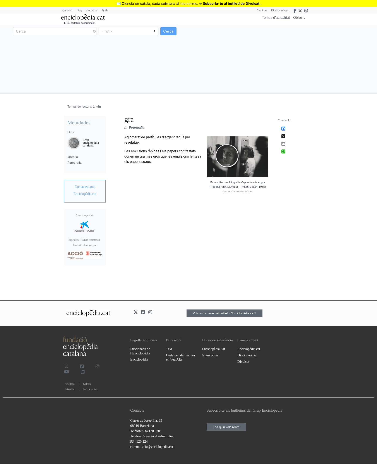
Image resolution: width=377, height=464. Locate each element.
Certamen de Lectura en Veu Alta (180, 357)
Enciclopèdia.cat (248, 349)
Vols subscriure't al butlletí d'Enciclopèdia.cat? (224, 313)
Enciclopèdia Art (213, 349)
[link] (85, 190)
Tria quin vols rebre (226, 427)
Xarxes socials (90, 389)
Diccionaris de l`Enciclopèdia (140, 351)
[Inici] (83, 17)
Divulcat (262, 10)
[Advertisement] (282, 58)
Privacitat (69, 389)
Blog (79, 10)
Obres (298, 17)
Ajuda (104, 10)
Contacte (91, 10)
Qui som (67, 10)
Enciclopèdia (139, 359)
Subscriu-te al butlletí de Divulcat (231, 3)
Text (169, 349)
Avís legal (70, 383)
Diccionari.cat (279, 10)
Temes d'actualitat (276, 17)
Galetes (87, 383)
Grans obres (210, 355)
